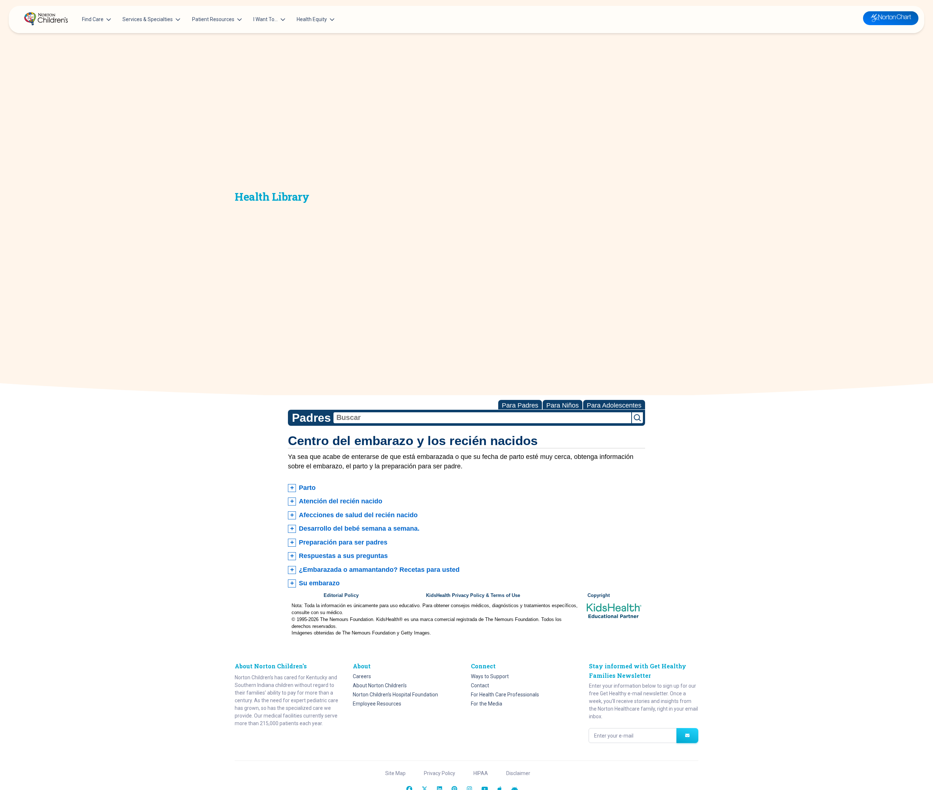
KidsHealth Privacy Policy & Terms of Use (473, 595)
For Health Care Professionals (505, 694)
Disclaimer (518, 773)
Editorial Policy (341, 595)
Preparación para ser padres (343, 542)
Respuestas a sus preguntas (343, 555)
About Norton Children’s (380, 685)
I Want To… (265, 19)
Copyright (598, 595)
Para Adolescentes (614, 405)
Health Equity (312, 19)
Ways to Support (490, 676)
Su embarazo (319, 583)
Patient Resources (213, 19)
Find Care (93, 19)
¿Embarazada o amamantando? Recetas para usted (379, 569)
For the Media (486, 704)
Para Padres (520, 405)
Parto (307, 487)
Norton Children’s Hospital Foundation (395, 694)
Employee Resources (377, 704)
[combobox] (482, 417)
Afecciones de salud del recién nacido (358, 515)
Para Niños (562, 405)
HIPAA (480, 773)
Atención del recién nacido (340, 501)
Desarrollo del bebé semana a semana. (359, 528)
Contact (480, 685)
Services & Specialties (147, 19)
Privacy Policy (439, 773)
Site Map (395, 773)
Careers (362, 676)
